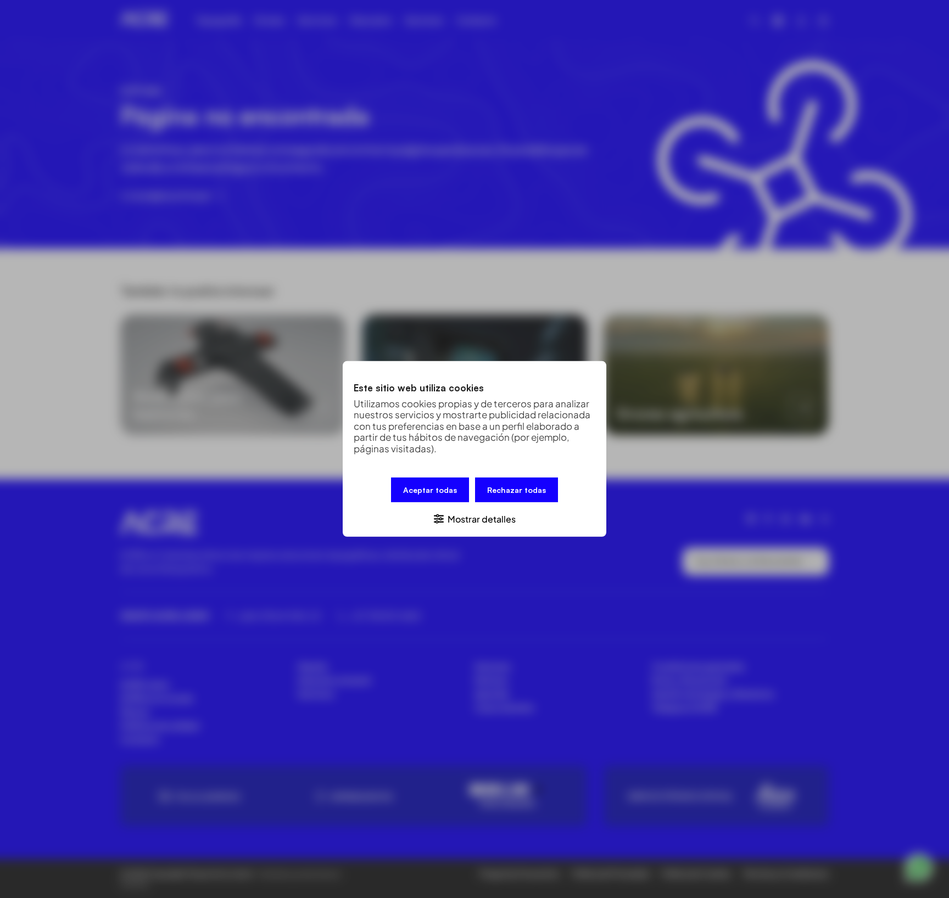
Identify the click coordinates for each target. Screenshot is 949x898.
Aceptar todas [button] (430, 490)
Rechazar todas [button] (516, 490)
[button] (474, 518)
